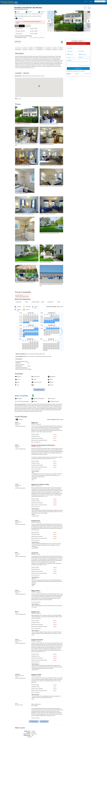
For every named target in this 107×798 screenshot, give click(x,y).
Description (18, 49)
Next (89, 21)
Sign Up (69, 73)
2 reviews (16, 523)
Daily (17, 26)
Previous (49, 21)
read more (31, 67)
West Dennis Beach (40, 76)
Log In (76, 73)
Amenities (48, 49)
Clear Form (86, 73)
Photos (30, 49)
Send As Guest (78, 68)
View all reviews (34, 721)
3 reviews (16, 425)
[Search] (106, 1)
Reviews (55, 49)
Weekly (22, 26)
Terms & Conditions (82, 71)
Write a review (44, 721)
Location (25, 49)
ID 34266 (38, 5)
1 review (16, 447)
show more (53, 458)
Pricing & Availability (39, 48)
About (60, 49)
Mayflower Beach (28, 76)
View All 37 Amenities (39, 389)
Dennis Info (19, 98)
